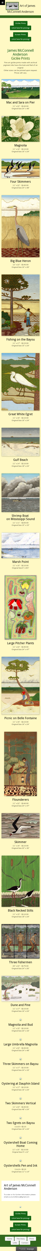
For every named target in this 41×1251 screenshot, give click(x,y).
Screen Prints (20, 34)
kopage (30, 1249)
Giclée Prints (20, 23)
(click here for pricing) (20, 28)
